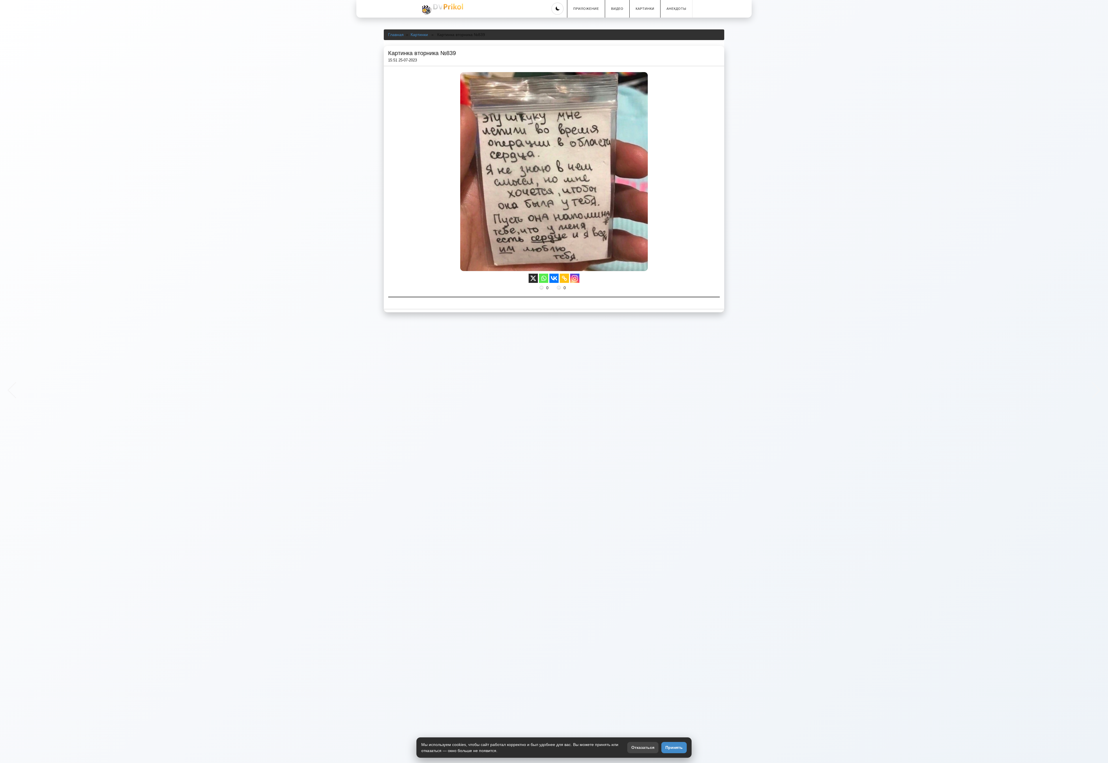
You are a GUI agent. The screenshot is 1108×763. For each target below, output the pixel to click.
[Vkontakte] (554, 278)
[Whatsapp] (543, 278)
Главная (396, 34)
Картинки (645, 8)
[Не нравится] (559, 287)
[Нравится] (542, 287)
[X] (533, 278)
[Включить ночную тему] (557, 9)
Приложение (586, 8)
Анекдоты (676, 8)
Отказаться (642, 747)
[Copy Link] (564, 278)
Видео (617, 8)
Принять (674, 747)
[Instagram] (574, 278)
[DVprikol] (442, 9)
